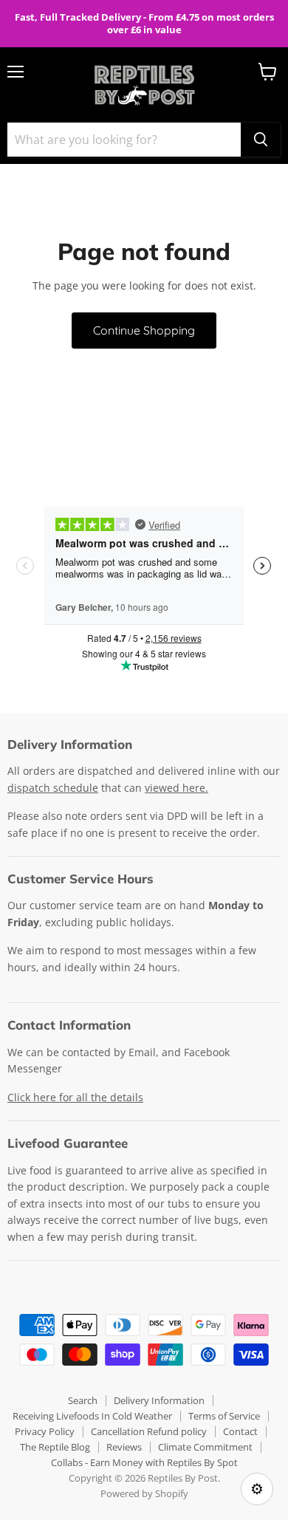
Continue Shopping (144, 330)
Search (82, 1400)
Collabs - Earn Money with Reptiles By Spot (144, 1462)
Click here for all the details (75, 1097)
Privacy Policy (45, 1431)
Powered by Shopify (144, 1493)
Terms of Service (224, 1416)
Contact (240, 1431)
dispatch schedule (52, 788)
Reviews (124, 1447)
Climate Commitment (205, 1447)
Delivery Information (159, 1400)
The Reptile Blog (55, 1447)
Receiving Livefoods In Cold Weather (92, 1416)
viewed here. (176, 788)
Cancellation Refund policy (149, 1431)
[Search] (261, 140)
